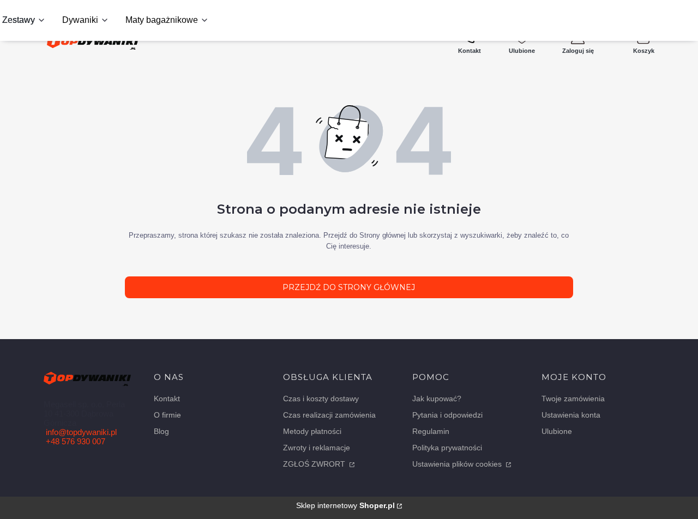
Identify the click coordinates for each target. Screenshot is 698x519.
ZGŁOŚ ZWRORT (315, 464)
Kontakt (167, 398)
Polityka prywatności (447, 447)
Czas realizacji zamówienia (329, 415)
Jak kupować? (436, 398)
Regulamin (430, 431)
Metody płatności (312, 431)
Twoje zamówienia (573, 398)
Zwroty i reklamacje (316, 447)
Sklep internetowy (345, 505)
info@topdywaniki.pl (81, 432)
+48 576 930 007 (75, 441)
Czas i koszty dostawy (321, 398)
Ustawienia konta (570, 415)
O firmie (167, 415)
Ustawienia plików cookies (458, 464)
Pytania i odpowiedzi (447, 415)
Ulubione (556, 431)
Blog (161, 431)
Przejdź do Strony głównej (348, 287)
